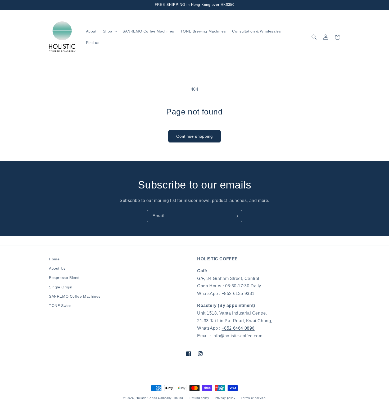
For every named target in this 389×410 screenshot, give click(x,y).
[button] (109, 31)
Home (54, 259)
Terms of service (253, 397)
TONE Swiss (60, 305)
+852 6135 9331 (238, 293)
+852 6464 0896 (238, 328)
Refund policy (199, 397)
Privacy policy (225, 397)
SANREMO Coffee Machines (75, 296)
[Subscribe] (236, 216)
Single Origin (61, 287)
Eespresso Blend (64, 277)
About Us (57, 268)
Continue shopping (194, 136)
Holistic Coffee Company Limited (159, 397)
